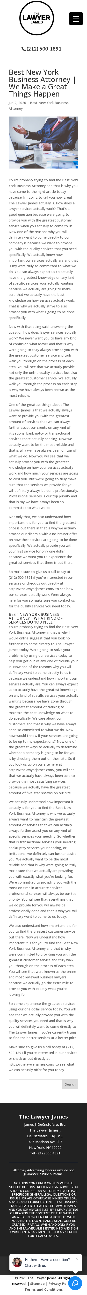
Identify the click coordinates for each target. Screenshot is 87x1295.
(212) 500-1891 (44, 49)
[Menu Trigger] (76, 18)
